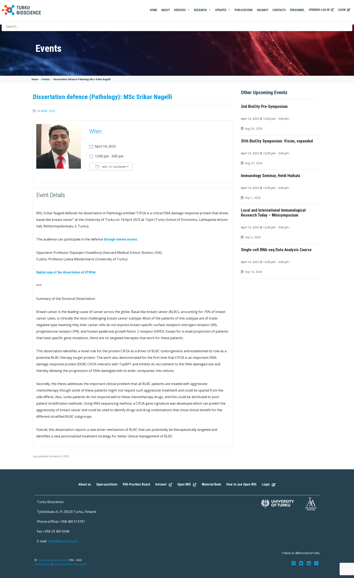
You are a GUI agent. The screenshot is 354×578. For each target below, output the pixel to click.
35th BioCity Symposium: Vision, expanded (277, 141)
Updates (220, 10)
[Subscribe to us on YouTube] (316, 563)
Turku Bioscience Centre (52, 560)
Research (200, 10)
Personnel (297, 10)
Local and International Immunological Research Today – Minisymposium (273, 213)
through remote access (120, 239)
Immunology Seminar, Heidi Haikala (270, 175)
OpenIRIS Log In (319, 9)
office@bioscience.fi (63, 541)
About (165, 10)
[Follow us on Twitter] (294, 563)
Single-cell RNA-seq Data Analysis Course (276, 249)
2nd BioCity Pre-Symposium (264, 106)
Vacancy (262, 10)
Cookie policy (42, 564)
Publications (244, 10)
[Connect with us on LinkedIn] (309, 563)
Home (153, 10)
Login (342, 9)
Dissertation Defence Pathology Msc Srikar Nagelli (81, 79)
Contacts (279, 10)
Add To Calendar (113, 166)
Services (180, 10)
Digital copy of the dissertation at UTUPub (65, 272)
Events (46, 79)
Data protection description (70, 564)
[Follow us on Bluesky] (301, 563)
